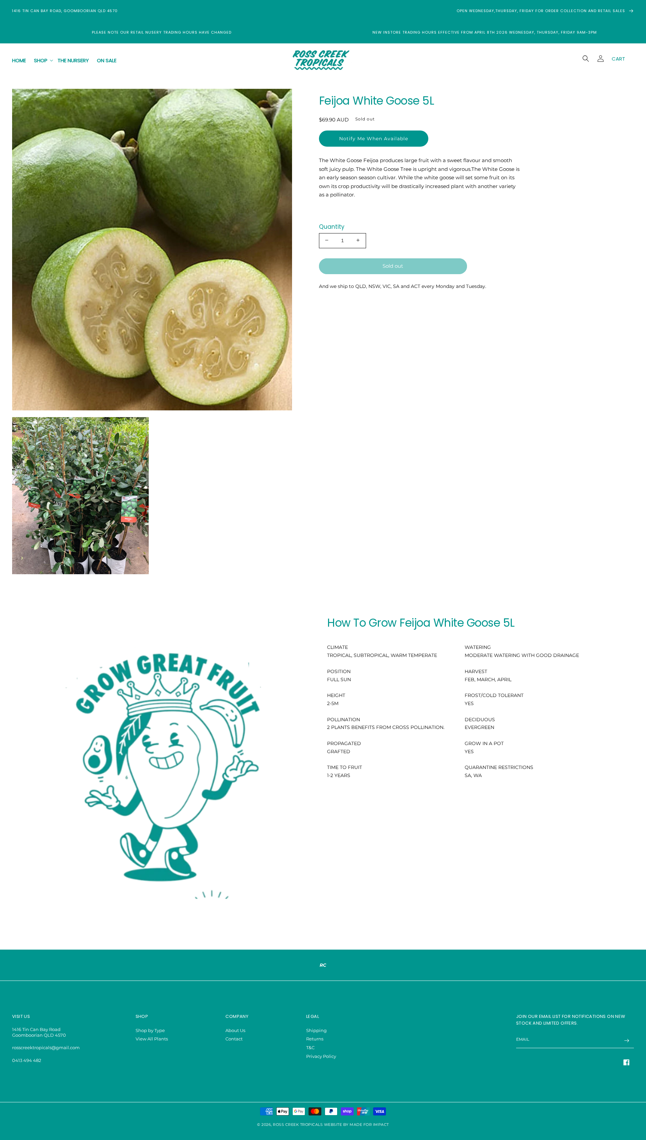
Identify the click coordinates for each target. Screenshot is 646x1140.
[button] (41, 60)
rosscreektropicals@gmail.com (46, 1047)
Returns (314, 1038)
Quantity (332, 226)
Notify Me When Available (373, 138)
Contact (234, 1038)
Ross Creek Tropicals (298, 1125)
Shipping (316, 1030)
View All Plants (152, 1038)
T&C (310, 1047)
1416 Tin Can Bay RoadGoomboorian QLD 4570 (39, 1032)
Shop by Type (150, 1030)
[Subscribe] (626, 1040)
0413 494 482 (26, 1060)
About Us (235, 1030)
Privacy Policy (321, 1056)
